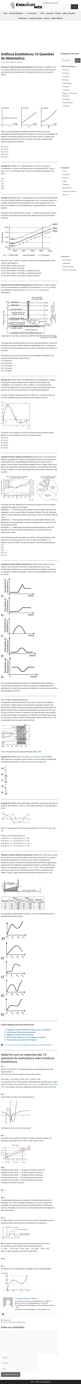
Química (47, 18)
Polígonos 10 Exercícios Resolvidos (20, 1035)
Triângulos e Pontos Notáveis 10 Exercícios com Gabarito (28, 1030)
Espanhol (65, 185)
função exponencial (33, 1084)
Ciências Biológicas (16, 13)
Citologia (65, 76)
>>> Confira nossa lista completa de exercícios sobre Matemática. (28, 1045)
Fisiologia (66, 90)
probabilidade (35, 757)
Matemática (22, 18)
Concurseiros (32, 13)
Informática (66, 260)
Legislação (66, 263)
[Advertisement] (40, 35)
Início (6, 13)
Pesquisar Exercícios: (51, 3)
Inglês (64, 181)
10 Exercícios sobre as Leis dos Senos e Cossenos (26, 1037)
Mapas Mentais (57, 18)
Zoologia (65, 106)
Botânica (65, 73)
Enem (19, 166)
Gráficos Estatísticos (10, 1322)
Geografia (50, 13)
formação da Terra (32, 290)
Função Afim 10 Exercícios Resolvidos (21, 1032)
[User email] (3, 1314)
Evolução (65, 87)
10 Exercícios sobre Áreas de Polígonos (21, 1040)
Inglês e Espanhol (68, 13)
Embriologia (66, 83)
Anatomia (66, 70)
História (58, 13)
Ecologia (65, 80)
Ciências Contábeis (69, 270)
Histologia (66, 99)
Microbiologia (67, 103)
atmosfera (45, 287)
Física (43, 13)
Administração (67, 267)
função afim (52, 1084)
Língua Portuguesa (36, 18)
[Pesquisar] (78, 60)
